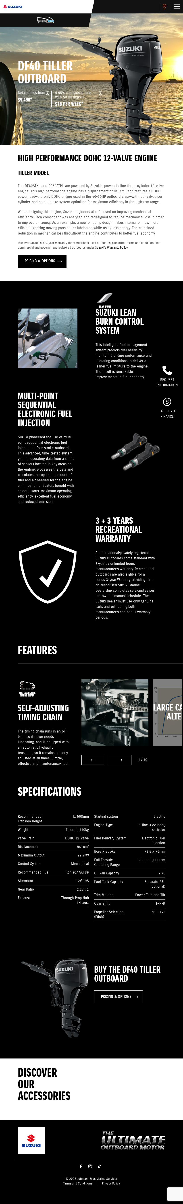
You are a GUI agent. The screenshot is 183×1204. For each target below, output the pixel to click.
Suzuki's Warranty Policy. (111, 248)
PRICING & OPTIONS (40, 261)
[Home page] (12, 7)
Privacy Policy (111, 1184)
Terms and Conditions (77, 1184)
